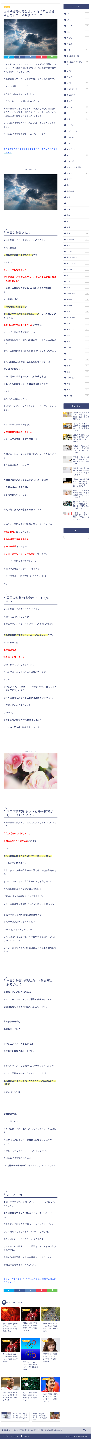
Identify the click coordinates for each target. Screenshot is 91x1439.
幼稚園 (77, 251)
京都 (77, 185)
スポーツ (77, 113)
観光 (77, 372)
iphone (77, 20)
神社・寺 (77, 329)
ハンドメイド (77, 125)
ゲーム (77, 107)
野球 (77, 384)
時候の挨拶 (77, 293)
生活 (77, 312)
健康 (77, 197)
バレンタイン (77, 131)
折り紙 (77, 269)
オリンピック (77, 89)
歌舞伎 (77, 305)
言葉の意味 (77, 378)
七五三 (77, 179)
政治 (77, 275)
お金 (77, 50)
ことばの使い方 (77, 56)
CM (77, 14)
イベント (77, 83)
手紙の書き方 (77, 257)
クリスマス (77, 95)
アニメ (77, 77)
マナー (77, 155)
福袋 (77, 336)
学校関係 (77, 239)
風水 (77, 390)
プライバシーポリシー (12, 1436)
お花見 (77, 44)
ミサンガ (77, 161)
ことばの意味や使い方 (77, 63)
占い (77, 203)
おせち (77, 38)
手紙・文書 (77, 263)
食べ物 (77, 396)
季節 (77, 233)
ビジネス (77, 137)
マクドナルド (77, 149)
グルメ (77, 101)
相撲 (77, 324)
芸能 (77, 366)
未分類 (77, 300)
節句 (77, 342)
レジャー (77, 173)
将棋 (77, 245)
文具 (77, 281)
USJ (77, 32)
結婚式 (77, 348)
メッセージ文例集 (77, 167)
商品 (77, 215)
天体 (77, 227)
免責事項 (26, 1436)
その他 (7, 7)
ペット (77, 143)
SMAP (77, 26)
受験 (77, 209)
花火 (77, 354)
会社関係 (77, 191)
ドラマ (77, 119)
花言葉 (77, 360)
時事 (77, 287)
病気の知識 (77, 317)
